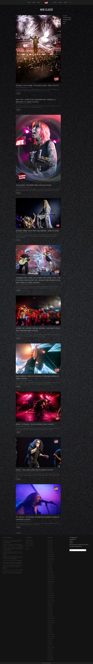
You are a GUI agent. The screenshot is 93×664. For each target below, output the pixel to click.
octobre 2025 (50, 558)
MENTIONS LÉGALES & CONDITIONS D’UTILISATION (78, 544)
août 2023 (49, 602)
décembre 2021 (50, 634)
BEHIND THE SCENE (29, 542)
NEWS (38, 2)
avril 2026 (49, 547)
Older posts (19, 533)
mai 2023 (49, 607)
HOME (29, 2)
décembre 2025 (50, 554)
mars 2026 (49, 549)
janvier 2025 (50, 574)
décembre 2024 (50, 575)
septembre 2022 (50, 622)
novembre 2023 (50, 597)
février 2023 (50, 613)
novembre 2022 (50, 618)
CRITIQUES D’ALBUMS (67, 19)
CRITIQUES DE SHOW (32, 471)
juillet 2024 (49, 583)
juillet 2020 (49, 650)
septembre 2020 (50, 647)
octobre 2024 (50, 579)
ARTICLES (55, 2)
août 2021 (49, 640)
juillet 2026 (49, 542)
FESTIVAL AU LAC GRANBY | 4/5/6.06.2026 (10, 560)
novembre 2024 (50, 577)
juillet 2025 (49, 563)
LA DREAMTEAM (72, 539)
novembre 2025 (50, 556)
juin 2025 (49, 565)
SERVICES (71, 541)
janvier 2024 (50, 593)
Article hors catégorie (29, 540)
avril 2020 (49, 654)
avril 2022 (49, 631)
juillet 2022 (49, 625)
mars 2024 (49, 590)
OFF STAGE (65, 15)
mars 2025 (49, 570)
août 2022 (49, 623)
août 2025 (49, 561)
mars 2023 (49, 611)
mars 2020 (49, 656)
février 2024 (50, 591)
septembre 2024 (50, 581)
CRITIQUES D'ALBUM (29, 543)
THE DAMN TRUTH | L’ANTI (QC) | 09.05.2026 (11, 569)
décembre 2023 (50, 595)
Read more (18, 93)
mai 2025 (49, 566)
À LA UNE (33, 2)
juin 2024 (49, 584)
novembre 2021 (50, 636)
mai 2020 (49, 652)
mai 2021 (49, 643)
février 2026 (50, 550)
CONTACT (65, 2)
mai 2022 (49, 629)
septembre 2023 (50, 600)
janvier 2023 (50, 615)
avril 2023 (49, 609)
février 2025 (50, 572)
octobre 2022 (50, 620)
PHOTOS (60, 2)
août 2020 (49, 648)
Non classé (30, 87)
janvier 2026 (50, 552)
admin (26, 87)
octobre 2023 (50, 599)
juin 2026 (49, 543)
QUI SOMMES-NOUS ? (73, 537)
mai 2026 (49, 545)
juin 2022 (49, 627)
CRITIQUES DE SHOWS (67, 17)
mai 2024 (49, 586)
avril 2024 (49, 588)
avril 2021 (49, 645)
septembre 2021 (50, 638)
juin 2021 (49, 641)
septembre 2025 (50, 559)
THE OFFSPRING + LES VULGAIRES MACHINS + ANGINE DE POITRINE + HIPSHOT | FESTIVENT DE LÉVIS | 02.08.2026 (12, 541)
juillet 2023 (49, 604)
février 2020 (50, 657)
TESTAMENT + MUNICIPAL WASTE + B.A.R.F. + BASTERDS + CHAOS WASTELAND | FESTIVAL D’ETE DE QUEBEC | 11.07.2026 (13, 549)
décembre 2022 (50, 616)
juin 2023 (49, 606)
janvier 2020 (50, 659)
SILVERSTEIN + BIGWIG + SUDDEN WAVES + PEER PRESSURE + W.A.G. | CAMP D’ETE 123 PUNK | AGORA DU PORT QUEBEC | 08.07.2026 (13, 557)
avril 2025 (49, 568)
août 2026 (49, 540)
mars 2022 (49, 632)
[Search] (85, 550)
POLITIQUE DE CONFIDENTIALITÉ (75, 546)
